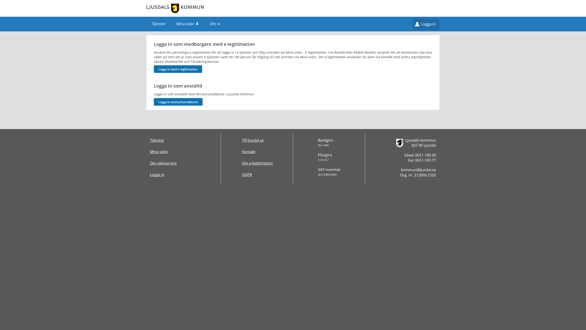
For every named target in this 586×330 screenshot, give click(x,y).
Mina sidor (185, 23)
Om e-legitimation (257, 163)
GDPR (247, 174)
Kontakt (248, 151)
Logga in (428, 24)
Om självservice (163, 163)
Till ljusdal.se (253, 140)
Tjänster (157, 140)
